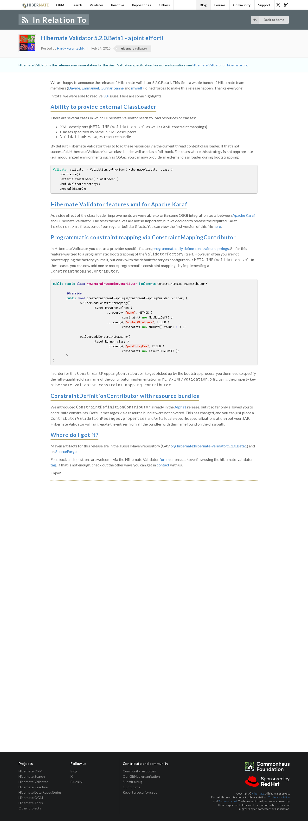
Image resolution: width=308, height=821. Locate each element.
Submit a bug (132, 782)
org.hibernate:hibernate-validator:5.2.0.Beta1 (209, 446)
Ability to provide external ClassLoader (103, 106)
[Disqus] (154, 542)
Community (241, 5)
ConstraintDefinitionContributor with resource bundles (125, 396)
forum (165, 459)
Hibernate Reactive (33, 787)
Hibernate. (258, 793)
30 (105, 96)
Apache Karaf (243, 215)
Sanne (119, 88)
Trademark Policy (279, 797)
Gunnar (106, 88)
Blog (203, 5)
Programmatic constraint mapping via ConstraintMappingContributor (143, 237)
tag (53, 465)
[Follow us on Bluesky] (286, 5)
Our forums (131, 787)
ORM (60, 5)
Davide (74, 88)
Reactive (117, 5)
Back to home (274, 20)
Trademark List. (228, 801)
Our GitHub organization (141, 776)
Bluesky (76, 782)
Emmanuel (90, 88)
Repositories (141, 5)
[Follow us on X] (278, 5)
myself (136, 88)
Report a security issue (140, 792)
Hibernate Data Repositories (40, 792)
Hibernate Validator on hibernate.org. (220, 65)
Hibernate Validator (134, 48)
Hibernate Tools (31, 803)
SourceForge (66, 451)
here (217, 226)
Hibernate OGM (31, 798)
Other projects (30, 808)
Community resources (139, 771)
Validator (96, 5)
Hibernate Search (32, 776)
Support (264, 5)
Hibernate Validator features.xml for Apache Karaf (119, 204)
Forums (219, 5)
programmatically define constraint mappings (191, 248)
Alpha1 (180, 407)
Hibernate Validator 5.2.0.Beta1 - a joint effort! (102, 37)
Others (164, 5)
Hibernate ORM (30, 771)
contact (163, 465)
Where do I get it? (74, 435)
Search (77, 5)
